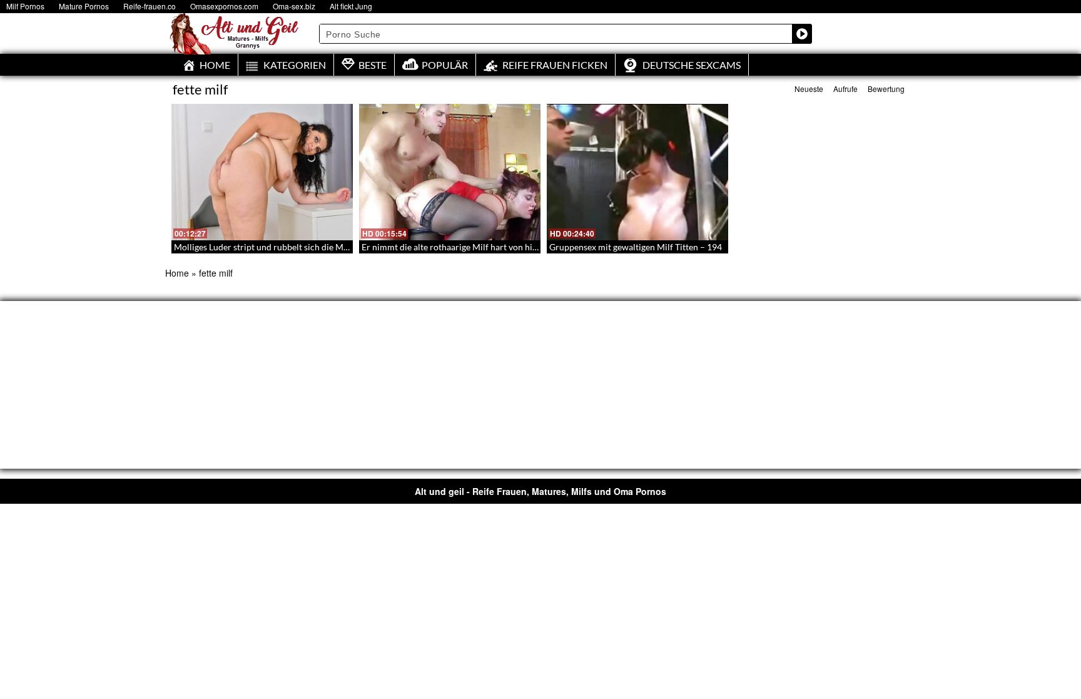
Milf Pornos (25, 6)
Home (177, 273)
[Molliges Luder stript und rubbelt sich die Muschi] (262, 172)
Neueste (808, 88)
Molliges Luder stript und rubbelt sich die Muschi (269, 247)
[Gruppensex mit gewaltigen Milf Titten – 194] (637, 172)
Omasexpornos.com (224, 6)
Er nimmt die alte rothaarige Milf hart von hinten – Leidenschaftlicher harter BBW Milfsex (535, 247)
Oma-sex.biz (294, 6)
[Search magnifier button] (802, 34)
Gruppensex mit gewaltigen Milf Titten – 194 (635, 247)
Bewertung (886, 88)
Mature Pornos (84, 6)
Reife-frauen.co (149, 6)
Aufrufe (845, 88)
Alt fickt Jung (351, 6)
